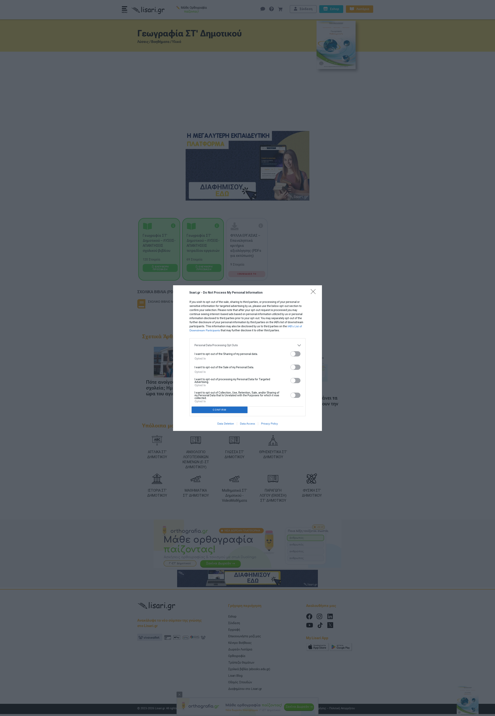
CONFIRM (219, 409)
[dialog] (247, 358)
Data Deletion (225, 423)
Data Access (247, 423)
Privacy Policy (269, 423)
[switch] (295, 353)
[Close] (314, 292)
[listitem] (247, 345)
